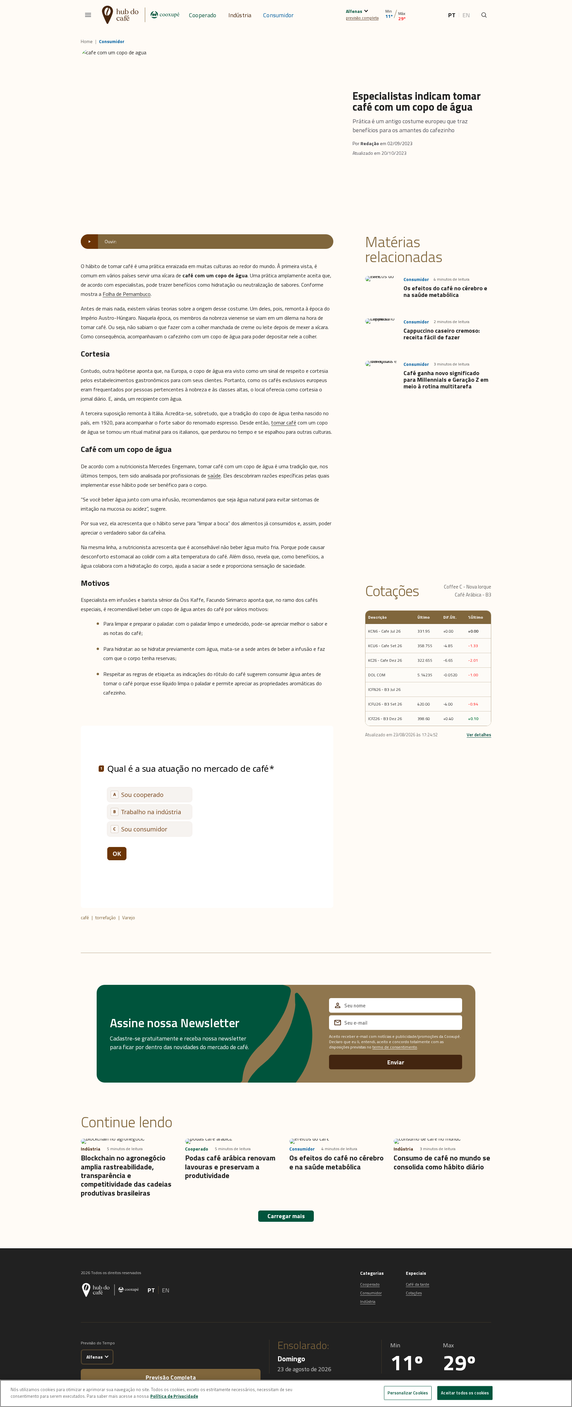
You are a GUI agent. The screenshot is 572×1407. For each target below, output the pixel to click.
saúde (214, 475)
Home (87, 41)
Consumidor (278, 15)
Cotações (414, 1293)
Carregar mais (286, 1215)
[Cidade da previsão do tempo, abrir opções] (106, 1356)
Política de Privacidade (174, 1395)
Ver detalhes (479, 734)
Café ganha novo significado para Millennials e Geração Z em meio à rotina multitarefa (446, 379)
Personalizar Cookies (408, 1392)
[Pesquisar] (484, 15)
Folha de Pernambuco (127, 294)
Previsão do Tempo (98, 1343)
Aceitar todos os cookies (465, 1392)
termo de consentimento (394, 1047)
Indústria (240, 15)
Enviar (395, 1062)
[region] (286, 1393)
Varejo (128, 917)
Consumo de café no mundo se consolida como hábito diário (442, 1162)
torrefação (105, 917)
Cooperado (202, 15)
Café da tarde (417, 1284)
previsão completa (362, 18)
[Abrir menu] (88, 15)
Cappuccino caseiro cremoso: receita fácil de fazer (442, 334)
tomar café (283, 422)
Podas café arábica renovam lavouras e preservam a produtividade (230, 1166)
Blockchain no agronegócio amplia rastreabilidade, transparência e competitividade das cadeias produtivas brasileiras (126, 1175)
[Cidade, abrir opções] (366, 10)
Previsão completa (171, 1377)
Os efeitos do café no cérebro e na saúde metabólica (445, 291)
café (85, 917)
